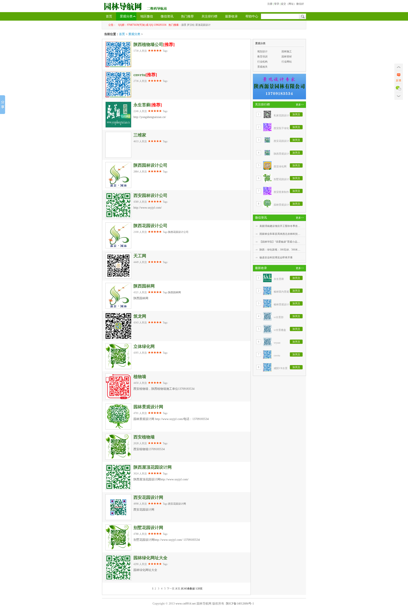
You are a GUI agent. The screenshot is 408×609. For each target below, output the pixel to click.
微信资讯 (167, 16)
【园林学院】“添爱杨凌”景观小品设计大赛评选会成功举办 (292, 241)
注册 (269, 3)
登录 (276, 3)
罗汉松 (191, 24)
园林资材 (287, 56)
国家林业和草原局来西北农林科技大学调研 (283, 233)
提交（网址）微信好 (292, 3)
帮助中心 (251, 16)
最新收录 (231, 16)
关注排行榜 (209, 16)
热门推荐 (187, 16)
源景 (183, 24)
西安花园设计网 (177, 503)
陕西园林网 (174, 292)
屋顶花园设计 (203, 24)
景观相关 (262, 66)
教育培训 (262, 56)
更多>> (300, 104)
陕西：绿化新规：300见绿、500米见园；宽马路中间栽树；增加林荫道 (299, 249)
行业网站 (287, 61)
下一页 (170, 588)
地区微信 (146, 16)
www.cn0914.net (186, 603)
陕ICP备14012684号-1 (240, 603)
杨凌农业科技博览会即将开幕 (276, 257)
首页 (109, 16)
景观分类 (126, 16)
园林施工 (287, 51)
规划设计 (262, 51)
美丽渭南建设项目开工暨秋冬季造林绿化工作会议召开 (290, 226)
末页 (177, 588)
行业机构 (262, 61)
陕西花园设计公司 (178, 232)
